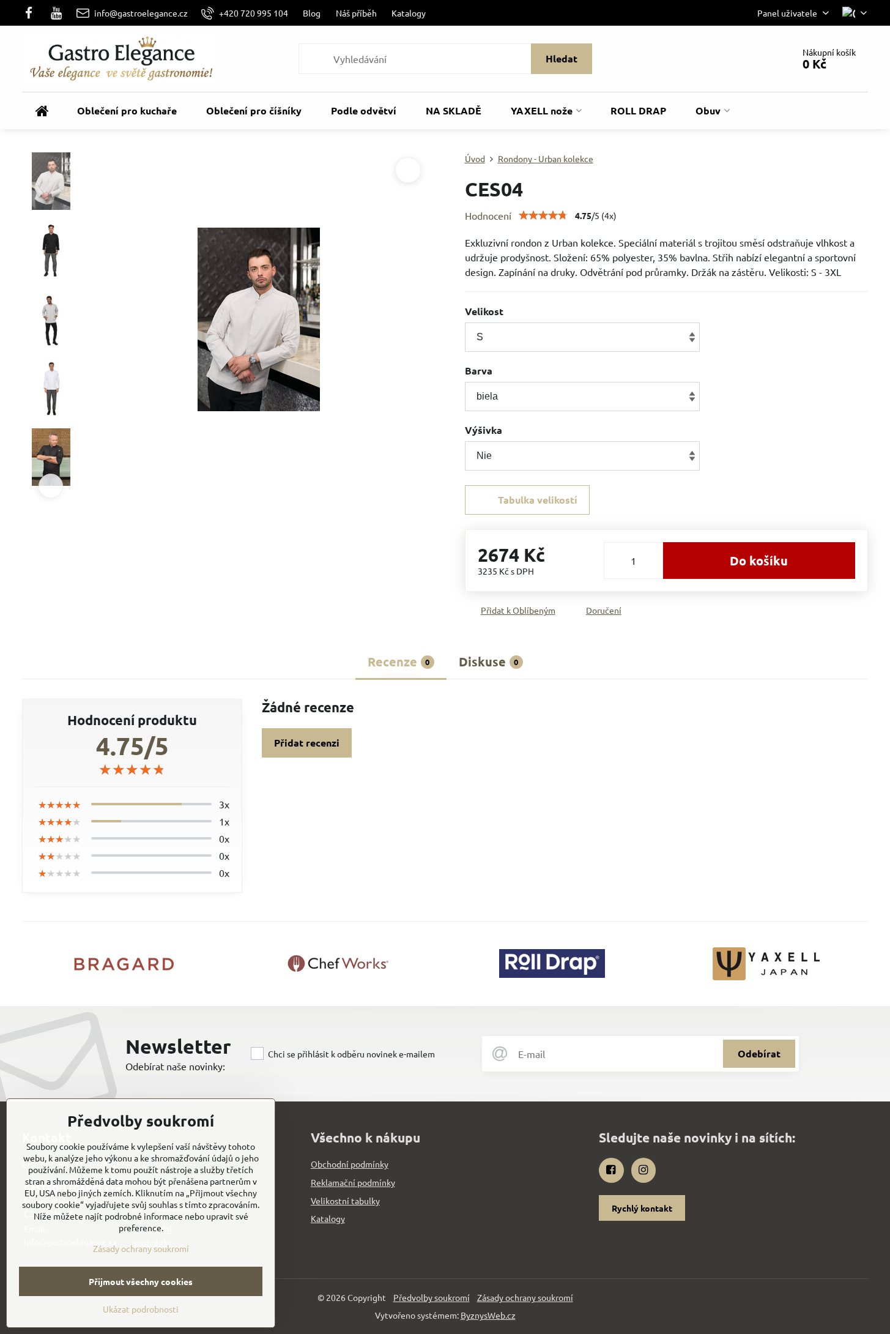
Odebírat (759, 1053)
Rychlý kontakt (642, 1207)
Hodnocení (488, 215)
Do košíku (759, 560)
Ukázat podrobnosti (141, 1308)
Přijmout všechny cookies (141, 1281)
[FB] (32, 13)
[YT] (57, 13)
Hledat (561, 58)
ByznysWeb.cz (488, 1315)
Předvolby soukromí (431, 1297)
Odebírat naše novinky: (175, 1066)
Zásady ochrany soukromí (525, 1297)
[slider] (543, 215)
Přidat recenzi (306, 742)
